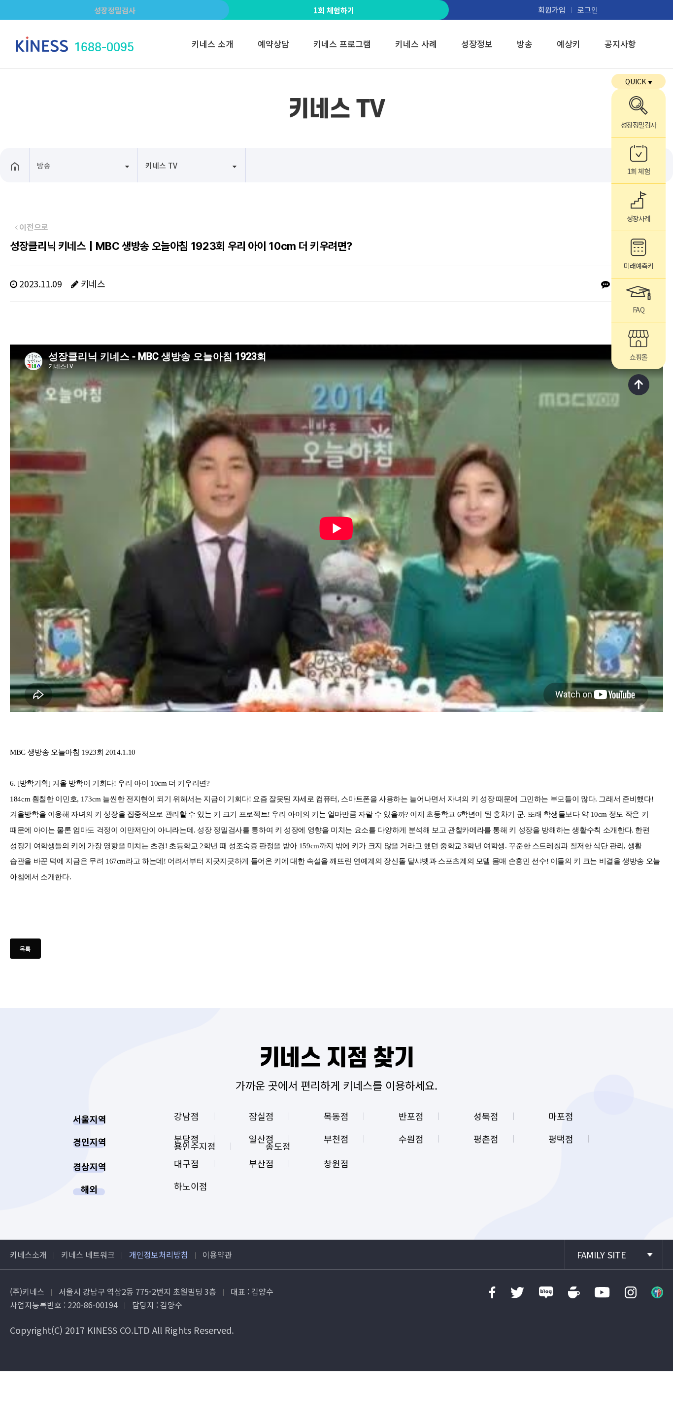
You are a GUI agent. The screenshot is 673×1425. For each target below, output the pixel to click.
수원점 (411, 1138)
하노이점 (190, 1186)
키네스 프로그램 (342, 43)
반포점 (411, 1116)
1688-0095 (104, 47)
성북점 (486, 1116)
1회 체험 (638, 171)
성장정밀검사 (114, 10)
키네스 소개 (213, 43)
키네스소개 (28, 1254)
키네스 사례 (416, 43)
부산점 (261, 1163)
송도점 (278, 1146)
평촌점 (486, 1138)
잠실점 (261, 1116)
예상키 (568, 43)
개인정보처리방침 (158, 1254)
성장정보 (477, 43)
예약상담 (273, 43)
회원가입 (552, 9)
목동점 (336, 1116)
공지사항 (620, 43)
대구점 (186, 1163)
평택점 (560, 1138)
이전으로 (33, 227)
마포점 (560, 1116)
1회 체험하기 (333, 10)
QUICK (638, 81)
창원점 (336, 1163)
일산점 (261, 1138)
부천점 (336, 1138)
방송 (525, 43)
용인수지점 (195, 1146)
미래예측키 (638, 266)
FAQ (638, 309)
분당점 (186, 1138)
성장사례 (638, 218)
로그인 (587, 9)
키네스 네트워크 (88, 1254)
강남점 (186, 1116)
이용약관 (217, 1254)
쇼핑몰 (638, 357)
